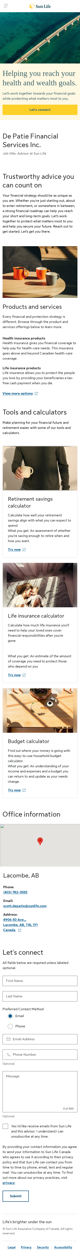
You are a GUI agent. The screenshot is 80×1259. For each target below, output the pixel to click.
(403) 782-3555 (15, 892)
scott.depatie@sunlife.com (25, 906)
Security (43, 1247)
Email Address (24, 1039)
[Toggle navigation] (6, 6)
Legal (12, 1247)
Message (12, 1076)
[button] (40, 841)
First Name (14, 981)
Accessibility (63, 1247)
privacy (9, 1183)
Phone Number (24, 1055)
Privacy (26, 1247)
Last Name (14, 996)
